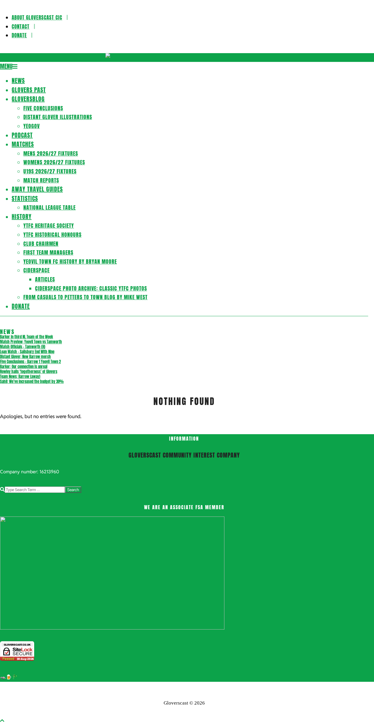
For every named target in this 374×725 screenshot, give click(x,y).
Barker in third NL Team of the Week (26, 337)
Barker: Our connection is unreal (23, 366)
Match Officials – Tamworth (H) (22, 347)
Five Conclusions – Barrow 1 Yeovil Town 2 (30, 361)
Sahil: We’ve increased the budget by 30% (32, 381)
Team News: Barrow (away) (20, 376)
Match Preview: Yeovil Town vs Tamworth (31, 342)
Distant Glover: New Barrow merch (25, 356)
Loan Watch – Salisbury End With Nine (27, 351)
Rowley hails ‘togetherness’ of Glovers (28, 371)
